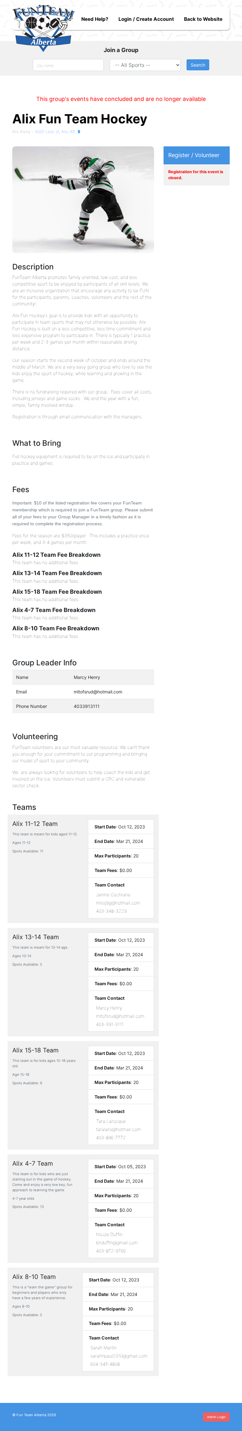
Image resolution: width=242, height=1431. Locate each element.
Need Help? (94, 19)
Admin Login (216, 1417)
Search (198, 65)
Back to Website (203, 19)
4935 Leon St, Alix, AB (55, 131)
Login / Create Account (146, 19)
